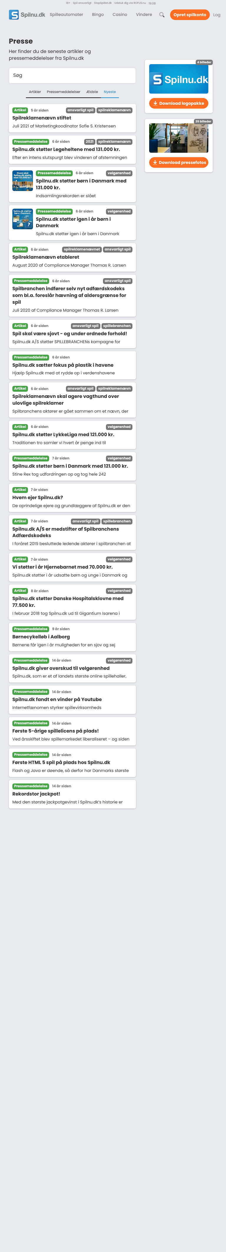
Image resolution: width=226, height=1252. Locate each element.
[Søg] (162, 14)
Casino (120, 14)
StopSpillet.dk (103, 3)
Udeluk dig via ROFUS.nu (130, 3)
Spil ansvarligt (82, 3)
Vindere (144, 14)
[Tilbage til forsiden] (27, 15)
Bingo (98, 14)
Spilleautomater (66, 14)
